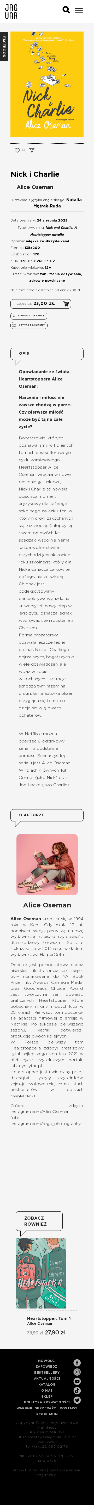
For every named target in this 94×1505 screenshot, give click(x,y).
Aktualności (47, 1378)
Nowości (47, 1360)
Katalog (47, 1384)
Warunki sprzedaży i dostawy (47, 1408)
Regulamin (47, 1414)
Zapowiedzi (47, 1366)
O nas (47, 1390)
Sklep (47, 1396)
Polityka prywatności (47, 1402)
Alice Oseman (35, 187)
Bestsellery (47, 1372)
